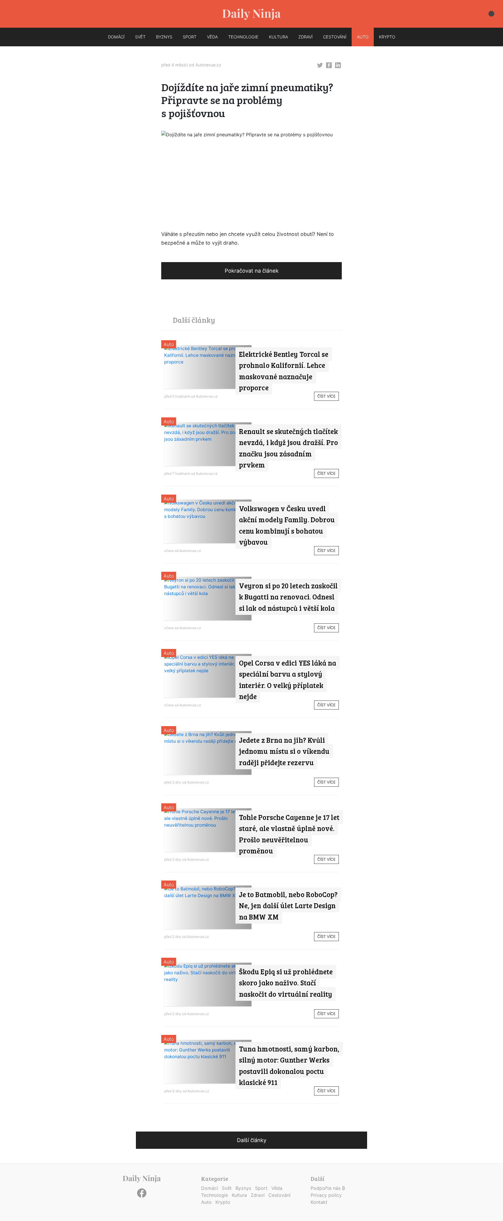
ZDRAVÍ (305, 36)
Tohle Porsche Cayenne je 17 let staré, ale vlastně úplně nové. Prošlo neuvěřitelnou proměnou (289, 833)
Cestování (279, 1195)
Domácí (209, 1188)
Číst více (326, 396)
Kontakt (319, 1202)
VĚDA (212, 36)
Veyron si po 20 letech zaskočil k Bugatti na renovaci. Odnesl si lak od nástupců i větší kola (288, 597)
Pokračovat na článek (252, 270)
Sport (261, 1188)
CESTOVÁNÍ (334, 36)
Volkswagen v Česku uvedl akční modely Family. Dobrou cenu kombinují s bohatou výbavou (287, 525)
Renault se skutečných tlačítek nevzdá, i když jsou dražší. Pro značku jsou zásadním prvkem (288, 448)
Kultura (239, 1195)
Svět (227, 1188)
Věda (276, 1188)
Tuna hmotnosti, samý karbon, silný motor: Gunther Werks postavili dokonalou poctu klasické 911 (289, 1065)
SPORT (189, 36)
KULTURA (278, 36)
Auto (169, 344)
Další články (251, 1140)
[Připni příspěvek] (320, 65)
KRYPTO (387, 36)
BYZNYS (164, 36)
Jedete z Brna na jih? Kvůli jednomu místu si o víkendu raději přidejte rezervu (284, 751)
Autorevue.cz (208, 64)
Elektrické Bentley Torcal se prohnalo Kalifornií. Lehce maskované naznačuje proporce (283, 370)
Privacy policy (326, 1195)
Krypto (222, 1202)
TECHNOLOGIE (243, 36)
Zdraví (258, 1195)
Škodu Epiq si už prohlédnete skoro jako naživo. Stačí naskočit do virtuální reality (286, 983)
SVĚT (140, 36)
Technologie (214, 1195)
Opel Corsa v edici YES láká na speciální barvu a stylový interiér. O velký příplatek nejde (287, 679)
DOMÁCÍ (116, 36)
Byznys (243, 1188)
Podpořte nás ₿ (328, 1188)
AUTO (363, 36)
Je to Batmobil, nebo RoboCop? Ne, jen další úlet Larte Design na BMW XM (288, 906)
